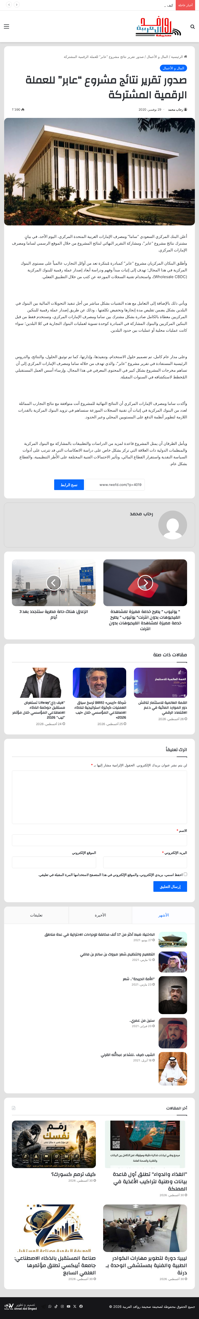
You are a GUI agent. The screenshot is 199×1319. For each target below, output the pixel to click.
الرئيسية (177, 57)
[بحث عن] (192, 28)
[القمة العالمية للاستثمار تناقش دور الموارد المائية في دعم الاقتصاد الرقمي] (160, 683)
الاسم (181, 830)
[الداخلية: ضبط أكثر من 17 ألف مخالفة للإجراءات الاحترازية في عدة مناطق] (173, 940)
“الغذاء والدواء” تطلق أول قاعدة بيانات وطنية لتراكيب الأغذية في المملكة (150, 1181)
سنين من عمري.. (142, 1020)
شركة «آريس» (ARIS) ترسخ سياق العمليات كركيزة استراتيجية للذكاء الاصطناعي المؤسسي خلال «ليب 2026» (100, 710)
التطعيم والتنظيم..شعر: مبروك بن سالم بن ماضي (117, 954)
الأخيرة (100, 915)
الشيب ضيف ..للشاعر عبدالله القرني (128, 1055)
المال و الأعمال (157, 57)
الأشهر (163, 915)
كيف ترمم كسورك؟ (159, 5)
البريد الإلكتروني (174, 853)
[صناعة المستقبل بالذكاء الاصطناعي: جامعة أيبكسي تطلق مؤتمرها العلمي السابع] (54, 1228)
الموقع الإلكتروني (84, 853)
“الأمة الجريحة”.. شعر (139, 979)
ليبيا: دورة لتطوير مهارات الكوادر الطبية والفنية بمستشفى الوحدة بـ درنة (146, 1265)
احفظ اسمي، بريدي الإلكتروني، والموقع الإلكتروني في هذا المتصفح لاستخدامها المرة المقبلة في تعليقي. (110, 875)
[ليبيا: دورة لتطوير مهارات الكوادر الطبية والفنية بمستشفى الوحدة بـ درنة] (145, 1228)
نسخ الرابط (69, 485)
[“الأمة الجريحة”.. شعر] (173, 995)
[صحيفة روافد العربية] (158, 26)
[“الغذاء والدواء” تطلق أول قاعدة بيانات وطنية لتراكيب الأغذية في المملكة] (145, 1144)
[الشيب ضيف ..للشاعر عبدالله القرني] (173, 1069)
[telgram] (43, 1306)
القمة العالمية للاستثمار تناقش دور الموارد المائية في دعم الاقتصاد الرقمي (162, 707)
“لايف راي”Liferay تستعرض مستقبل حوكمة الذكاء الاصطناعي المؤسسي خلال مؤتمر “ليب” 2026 (38, 710)
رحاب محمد (175, 109)
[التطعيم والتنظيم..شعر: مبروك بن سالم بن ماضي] (173, 962)
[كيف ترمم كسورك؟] (54, 1144)
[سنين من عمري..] (173, 1033)
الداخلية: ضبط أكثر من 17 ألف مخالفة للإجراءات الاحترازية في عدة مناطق (100, 934)
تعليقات (36, 915)
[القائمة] (6, 28)
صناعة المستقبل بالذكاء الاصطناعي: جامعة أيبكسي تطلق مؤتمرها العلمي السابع (55, 1265)
